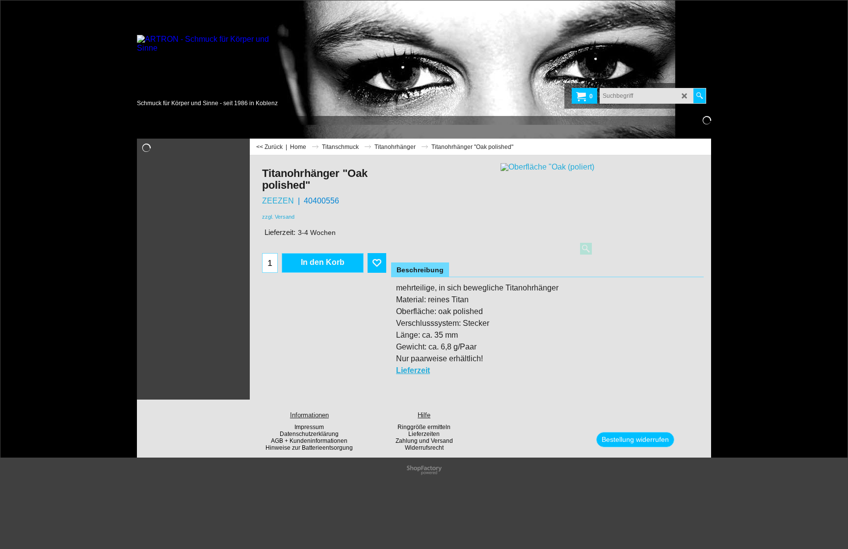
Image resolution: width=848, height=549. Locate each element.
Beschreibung (420, 270)
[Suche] (699, 95)
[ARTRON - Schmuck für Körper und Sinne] (210, 66)
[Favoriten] (377, 263)
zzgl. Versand (278, 217)
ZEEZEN (278, 201)
